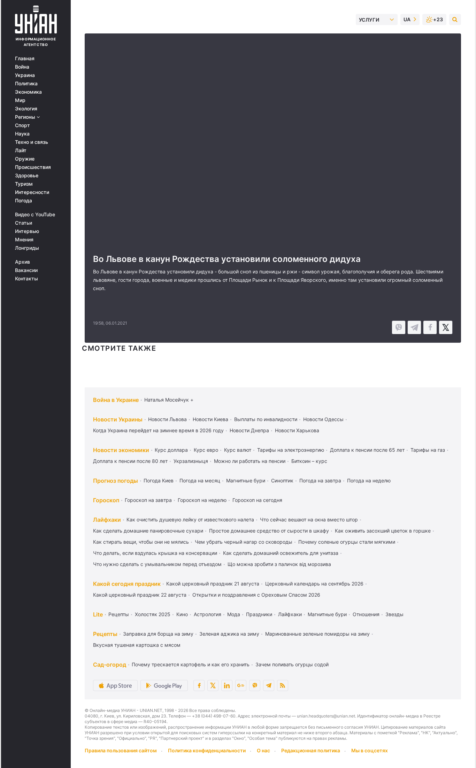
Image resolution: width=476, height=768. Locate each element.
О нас (263, 750)
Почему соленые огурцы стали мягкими (346, 542)
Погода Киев (159, 480)
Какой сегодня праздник (127, 583)
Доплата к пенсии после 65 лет (367, 450)
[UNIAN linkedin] (226, 685)
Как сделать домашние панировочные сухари (148, 531)
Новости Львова (167, 419)
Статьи (23, 223)
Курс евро (206, 450)
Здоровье (26, 175)
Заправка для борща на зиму (158, 634)
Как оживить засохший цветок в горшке (383, 531)
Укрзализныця (191, 461)
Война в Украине (116, 399)
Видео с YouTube (35, 214)
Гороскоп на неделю (202, 500)
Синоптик (282, 480)
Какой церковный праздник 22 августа (139, 595)
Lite (98, 614)
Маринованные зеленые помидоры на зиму (317, 634)
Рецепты (118, 614)
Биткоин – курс (309, 461)
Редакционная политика (310, 750)
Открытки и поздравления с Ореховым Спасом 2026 (256, 595)
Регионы (26, 117)
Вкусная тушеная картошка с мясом (137, 645)
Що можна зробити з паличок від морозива (279, 564)
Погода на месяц (199, 480)
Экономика (28, 92)
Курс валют (237, 450)
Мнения (24, 239)
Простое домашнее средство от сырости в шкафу (269, 531)
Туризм (24, 184)
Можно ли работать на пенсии (249, 461)
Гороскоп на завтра (148, 500)
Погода (23, 200)
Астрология (207, 614)
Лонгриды (27, 248)
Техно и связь (31, 142)
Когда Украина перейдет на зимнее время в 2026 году (158, 430)
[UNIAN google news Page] (240, 685)
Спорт (22, 125)
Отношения (366, 614)
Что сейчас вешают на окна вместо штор (309, 519)
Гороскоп (106, 500)
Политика (26, 83)
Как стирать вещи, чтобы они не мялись (141, 542)
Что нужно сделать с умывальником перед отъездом (157, 564)
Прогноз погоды (115, 480)
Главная (24, 58)
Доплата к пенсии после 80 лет (130, 461)
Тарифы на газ (427, 450)
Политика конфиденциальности (207, 750)
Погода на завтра (320, 480)
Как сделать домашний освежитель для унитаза (280, 553)
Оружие (24, 159)
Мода (233, 614)
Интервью (27, 231)
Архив (22, 262)
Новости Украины (118, 419)
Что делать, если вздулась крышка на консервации (155, 553)
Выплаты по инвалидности (265, 419)
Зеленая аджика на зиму (229, 634)
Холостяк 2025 (152, 614)
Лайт (20, 150)
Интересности (32, 192)
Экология (26, 108)
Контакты (26, 278)
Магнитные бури (245, 480)
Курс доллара (171, 450)
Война (22, 67)
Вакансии (26, 270)
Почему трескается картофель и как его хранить (190, 664)
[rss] (282, 685)
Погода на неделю (369, 480)
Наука (22, 134)
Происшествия (33, 167)
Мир (20, 100)
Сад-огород (109, 664)
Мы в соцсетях (369, 750)
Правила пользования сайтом (121, 750)
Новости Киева (210, 419)
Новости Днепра (249, 430)
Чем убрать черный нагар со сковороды (243, 542)
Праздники (259, 614)
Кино (182, 614)
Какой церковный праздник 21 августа (212, 584)
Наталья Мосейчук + (168, 400)
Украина (25, 75)
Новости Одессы (323, 419)
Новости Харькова (297, 430)
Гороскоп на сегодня (257, 500)
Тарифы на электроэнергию (290, 450)
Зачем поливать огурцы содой (292, 664)
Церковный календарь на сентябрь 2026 (314, 584)
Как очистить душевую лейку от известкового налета (190, 519)
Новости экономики (121, 450)
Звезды (394, 614)
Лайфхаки (107, 519)
